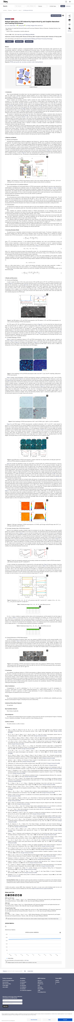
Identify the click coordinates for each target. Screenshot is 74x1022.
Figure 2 (10, 283)
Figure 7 (21, 533)
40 (57, 476)
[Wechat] (16, 895)
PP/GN (11, 62)
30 (24, 284)
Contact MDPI (5, 985)
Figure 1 (49, 150)
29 (12, 269)
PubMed (19, 781)
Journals (5, 10)
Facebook (57, 982)
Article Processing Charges (8, 980)
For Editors (22, 983)
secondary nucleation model (28, 62)
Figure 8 (46, 564)
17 (21, 108)
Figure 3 (9, 339)
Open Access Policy (7, 983)
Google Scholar (57, 731)
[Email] (6, 895)
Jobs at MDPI (5, 987)
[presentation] (30, 238)
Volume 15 (15, 10)
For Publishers (23, 987)
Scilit (39, 985)
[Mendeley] (21, 895)
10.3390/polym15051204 (28, 10)
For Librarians (23, 985)
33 (12, 331)
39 (56, 476)
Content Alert (30, 971)
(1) (61, 238)
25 (47, 118)
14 (39, 105)
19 (24, 108)
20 (24, 109)
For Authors (22, 980)
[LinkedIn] (11, 895)
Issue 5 (20, 10)
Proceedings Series (42, 992)
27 (36, 245)
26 (48, 118)
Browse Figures (19, 41)
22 (27, 115)
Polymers (10, 10)
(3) (61, 262)
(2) (61, 248)
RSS (25, 971)
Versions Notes (29, 41)
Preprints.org (40, 983)
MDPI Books (40, 982)
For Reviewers (23, 982)
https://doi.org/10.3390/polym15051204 (25, 34)
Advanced (68, 6)
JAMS (39, 990)
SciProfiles (40, 987)
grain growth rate (17, 62)
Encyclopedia (40, 988)
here (57, 918)
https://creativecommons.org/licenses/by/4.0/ (42, 888)
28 (37, 245)
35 (25, 343)
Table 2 (14, 617)
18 (23, 108)
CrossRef (10, 732)
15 (41, 105)
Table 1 (44, 565)
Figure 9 (18, 640)
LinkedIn (57, 980)
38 (54, 473)
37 (53, 473)
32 (27, 284)
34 (60, 331)
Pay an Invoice (6, 982)
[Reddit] (18, 895)
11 (9, 105)
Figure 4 (9, 377)
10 (21, 104)
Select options (6, 1000)
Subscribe (5, 1006)
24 (23, 116)
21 (25, 115)
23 (22, 116)
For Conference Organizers (25, 990)
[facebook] (14, 895)
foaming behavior (39, 62)
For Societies (23, 988)
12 (10, 105)
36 (19, 472)
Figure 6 (7, 490)
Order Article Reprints (56, 15)
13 (12, 105)
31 (25, 284)
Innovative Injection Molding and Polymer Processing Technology (37, 38)
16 (28, 107)
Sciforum (39, 980)
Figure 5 (9, 424)
